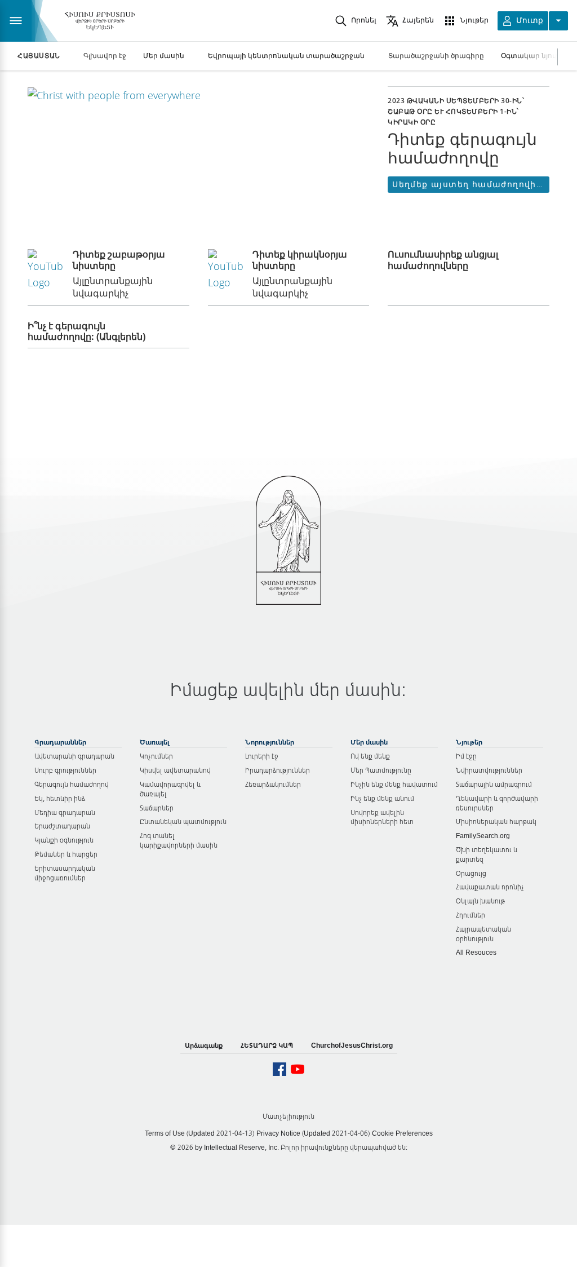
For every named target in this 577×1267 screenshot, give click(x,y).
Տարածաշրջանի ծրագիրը (436, 55)
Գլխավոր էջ (104, 55)
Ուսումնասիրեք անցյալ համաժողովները (443, 259)
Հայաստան (38, 56)
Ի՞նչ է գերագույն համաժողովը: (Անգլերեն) (88, 331)
